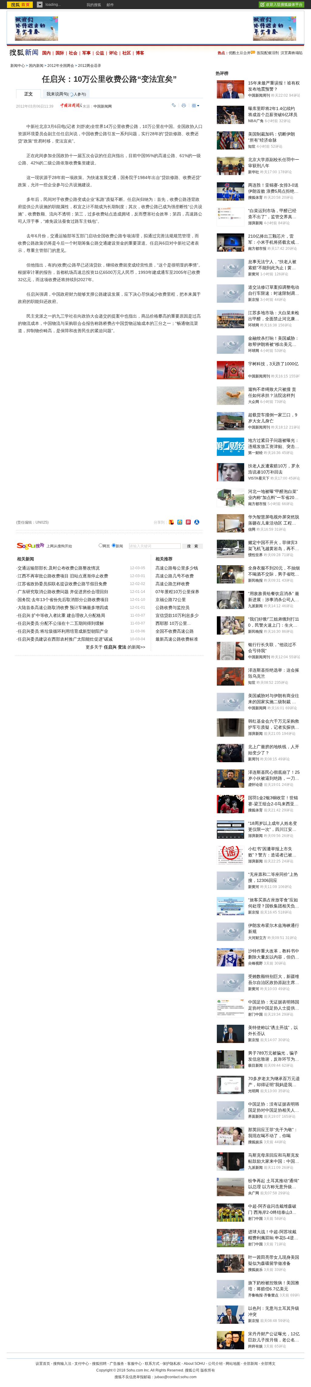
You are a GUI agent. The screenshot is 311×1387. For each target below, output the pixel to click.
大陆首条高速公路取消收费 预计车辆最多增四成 (63, 607)
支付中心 (81, 1363)
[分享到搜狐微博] (171, 522)
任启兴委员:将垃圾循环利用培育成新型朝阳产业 (63, 631)
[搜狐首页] (20, 4)
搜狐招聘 (99, 1363)
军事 (86, 52)
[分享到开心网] (188, 522)
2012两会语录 (89, 66)
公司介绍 (215, 1363)
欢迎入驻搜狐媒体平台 (284, 4)
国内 (46, 52)
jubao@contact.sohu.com (176, 1377)
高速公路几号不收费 (175, 575)
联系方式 (152, 1363)
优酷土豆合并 (240, 53)
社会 (73, 52)
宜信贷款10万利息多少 (177, 615)
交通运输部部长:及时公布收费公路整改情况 (59, 568)
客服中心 (134, 1363)
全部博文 (268, 1363)
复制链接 (174, 105)
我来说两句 (66, 94)
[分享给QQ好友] (179, 522)
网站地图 (233, 1363)
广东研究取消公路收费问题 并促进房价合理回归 (63, 591)
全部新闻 (250, 1363)
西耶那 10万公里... (173, 623)
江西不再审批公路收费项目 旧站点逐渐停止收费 (63, 575)
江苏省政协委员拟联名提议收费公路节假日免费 (62, 583)
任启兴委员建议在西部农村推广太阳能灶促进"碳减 (65, 639)
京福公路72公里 (171, 599)
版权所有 (207, 1370)
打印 (184, 105)
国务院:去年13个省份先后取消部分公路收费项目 (63, 599)
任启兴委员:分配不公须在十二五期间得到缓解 (61, 623)
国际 (60, 52)
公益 (100, 52)
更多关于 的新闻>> (115, 647)
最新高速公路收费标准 (177, 639)
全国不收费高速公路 (175, 631)
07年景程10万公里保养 (177, 591)
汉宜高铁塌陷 (291, 53)
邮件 (110, 5)
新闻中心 (17, 66)
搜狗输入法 (62, 1363)
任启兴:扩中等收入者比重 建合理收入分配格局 (61, 615)
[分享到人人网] (196, 522)
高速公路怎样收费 (173, 583)
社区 (126, 52)
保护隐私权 (171, 1363)
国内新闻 (36, 66)
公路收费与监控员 (173, 607)
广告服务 (117, 1363)
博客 (140, 52)
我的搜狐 (94, 5)
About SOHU (194, 1363)
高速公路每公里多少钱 (177, 568)
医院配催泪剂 (268, 53)
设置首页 (43, 1363)
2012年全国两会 (60, 66)
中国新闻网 (103, 106)
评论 (113, 52)
